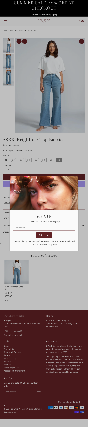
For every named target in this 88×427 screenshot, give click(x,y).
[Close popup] (76, 178)
